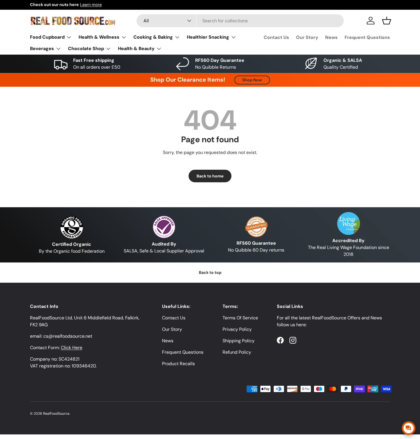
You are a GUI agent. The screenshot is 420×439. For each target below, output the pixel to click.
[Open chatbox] (408, 428)
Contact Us (276, 37)
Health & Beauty (136, 49)
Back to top (210, 272)
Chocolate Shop (86, 49)
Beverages (42, 49)
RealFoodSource (56, 413)
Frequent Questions (367, 37)
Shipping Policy (239, 341)
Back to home (210, 176)
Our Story (307, 37)
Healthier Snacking (208, 37)
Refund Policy (237, 352)
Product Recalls (178, 364)
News (331, 37)
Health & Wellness (99, 37)
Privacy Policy (237, 329)
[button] (386, 20)
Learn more (91, 4)
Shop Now (252, 79)
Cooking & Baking (153, 37)
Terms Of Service (240, 318)
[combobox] (240, 20)
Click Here (71, 348)
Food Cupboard (47, 37)
